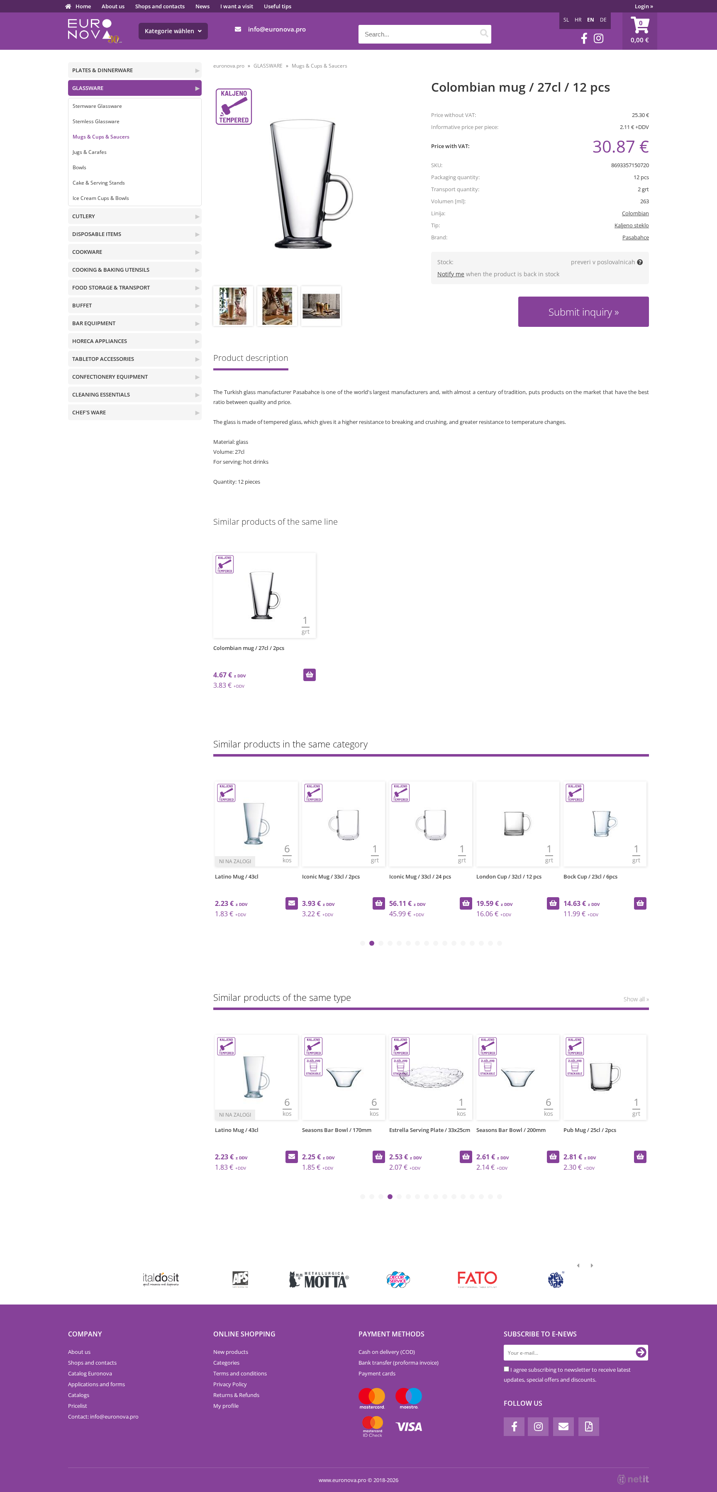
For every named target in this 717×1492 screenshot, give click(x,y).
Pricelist (77, 1405)
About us (113, 6)
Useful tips (277, 6)
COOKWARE (87, 252)
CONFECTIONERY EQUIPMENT (110, 376)
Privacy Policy (230, 1384)
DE (603, 19)
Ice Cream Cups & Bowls (101, 198)
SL (566, 19)
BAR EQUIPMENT (93, 323)
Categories (226, 1362)
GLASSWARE (87, 88)
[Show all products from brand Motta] (319, 1279)
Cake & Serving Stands (99, 182)
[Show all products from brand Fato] (477, 1279)
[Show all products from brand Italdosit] (161, 1279)
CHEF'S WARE (89, 412)
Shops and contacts (160, 6)
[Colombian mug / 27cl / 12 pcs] (311, 184)
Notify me (450, 274)
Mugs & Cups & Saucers (101, 136)
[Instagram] (598, 38)
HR (578, 19)
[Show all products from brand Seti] (557, 1279)
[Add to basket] (309, 675)
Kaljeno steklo (632, 225)
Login (644, 6)
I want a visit (236, 6)
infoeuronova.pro (277, 29)
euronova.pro (228, 65)
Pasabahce (635, 237)
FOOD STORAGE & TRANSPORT (111, 287)
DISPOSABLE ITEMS (96, 234)
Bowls (79, 167)
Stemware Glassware (97, 106)
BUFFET (82, 305)
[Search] (484, 34)
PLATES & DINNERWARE (102, 70)
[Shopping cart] (639, 31)
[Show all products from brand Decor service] (398, 1279)
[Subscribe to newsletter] (641, 1353)
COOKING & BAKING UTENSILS (110, 269)
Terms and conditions (240, 1373)
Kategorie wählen (170, 31)
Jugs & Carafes (90, 152)
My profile (226, 1405)
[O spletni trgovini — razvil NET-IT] (633, 1480)
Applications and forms (96, 1384)
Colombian (635, 213)
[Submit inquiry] (291, 903)
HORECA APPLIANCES (99, 341)
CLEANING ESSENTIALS (101, 394)
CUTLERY (83, 216)
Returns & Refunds (236, 1395)
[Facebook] (584, 38)
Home (83, 6)
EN (590, 19)
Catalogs (78, 1395)
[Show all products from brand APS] (240, 1279)
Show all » (636, 999)
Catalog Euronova (90, 1373)
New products (230, 1352)
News (202, 6)
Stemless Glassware (96, 121)
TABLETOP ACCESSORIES (103, 359)
